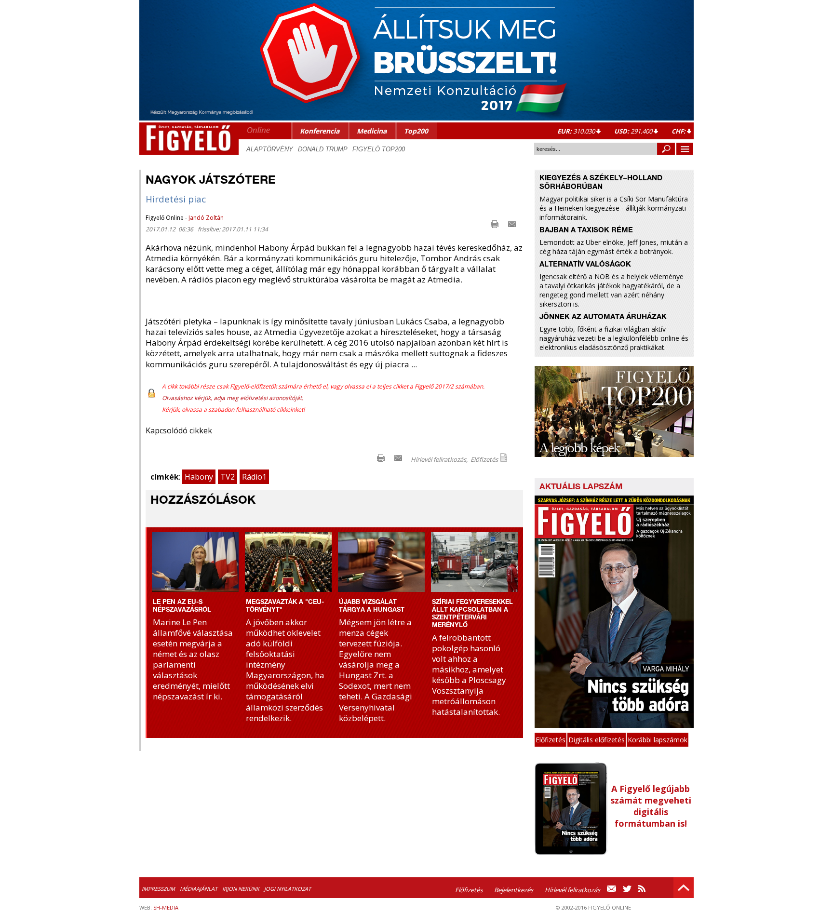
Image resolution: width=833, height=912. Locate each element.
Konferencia (319, 130)
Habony (199, 476)
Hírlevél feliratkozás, (439, 459)
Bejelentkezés (513, 889)
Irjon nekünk (240, 888)
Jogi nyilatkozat (287, 888)
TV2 (227, 476)
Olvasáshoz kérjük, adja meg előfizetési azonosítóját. (232, 398)
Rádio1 (254, 476)
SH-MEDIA (165, 907)
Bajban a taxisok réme (586, 230)
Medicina (372, 130)
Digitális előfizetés (596, 739)
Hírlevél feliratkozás (572, 889)
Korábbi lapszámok (657, 739)
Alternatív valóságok (585, 264)
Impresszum (158, 888)
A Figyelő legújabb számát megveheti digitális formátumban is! (650, 806)
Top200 (416, 130)
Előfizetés (484, 459)
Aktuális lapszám (580, 487)
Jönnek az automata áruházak (603, 317)
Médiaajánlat (198, 888)
